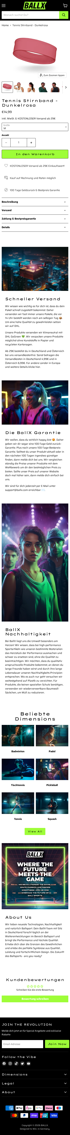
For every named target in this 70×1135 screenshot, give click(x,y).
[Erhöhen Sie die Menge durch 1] (31, 142)
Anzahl (5, 135)
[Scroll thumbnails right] (65, 87)
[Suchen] (63, 15)
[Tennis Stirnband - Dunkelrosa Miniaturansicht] (7, 87)
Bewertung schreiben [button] (35, 999)
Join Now (57, 1044)
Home (5, 25)
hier (38, 367)
